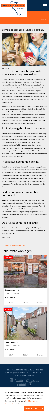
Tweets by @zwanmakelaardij (15, 245)
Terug (43, 19)
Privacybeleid (10, 404)
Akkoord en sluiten (34, 408)
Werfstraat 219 (11, 342)
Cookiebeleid (30, 401)
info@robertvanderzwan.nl (20, 373)
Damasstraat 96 (12, 290)
